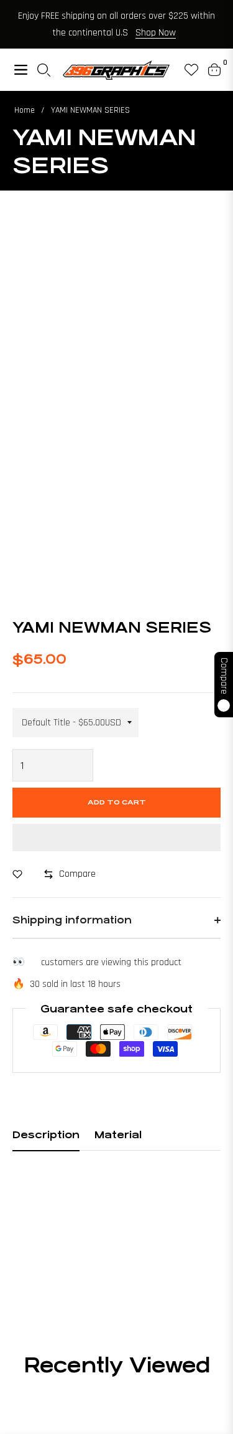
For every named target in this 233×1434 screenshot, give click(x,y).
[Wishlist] (186, 70)
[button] (116, 837)
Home (24, 110)
